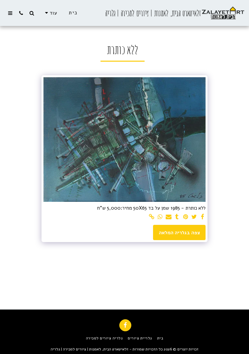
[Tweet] (194, 217)
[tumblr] (177, 217)
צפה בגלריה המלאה (179, 232)
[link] (151, 217)
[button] (32, 13)
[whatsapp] (160, 217)
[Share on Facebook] (202, 217)
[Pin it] (186, 217)
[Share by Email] (168, 217)
